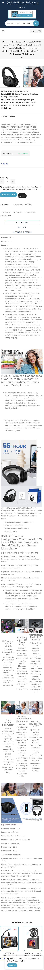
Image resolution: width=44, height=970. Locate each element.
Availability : (8, 153)
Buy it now (22, 196)
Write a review (9, 116)
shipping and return (22, 232)
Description (22, 222)
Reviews (22, 227)
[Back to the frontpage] (22, 57)
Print (29, 204)
